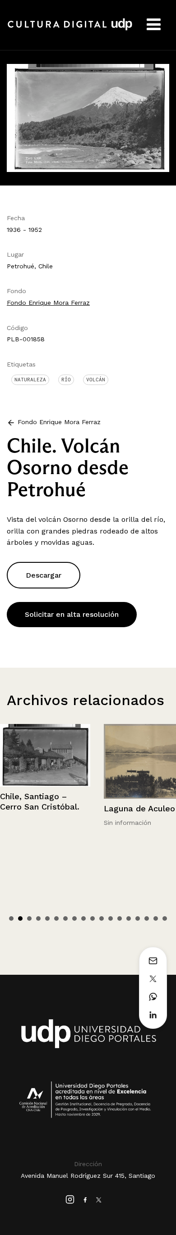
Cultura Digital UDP (70, 29)
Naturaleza (30, 379)
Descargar (43, 575)
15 (137, 918)
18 (164, 918)
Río (66, 379)
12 (110, 918)
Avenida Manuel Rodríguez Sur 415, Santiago (88, 1175)
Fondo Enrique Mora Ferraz (48, 302)
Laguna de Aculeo (52, 808)
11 (101, 918)
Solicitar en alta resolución (72, 614)
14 (128, 918)
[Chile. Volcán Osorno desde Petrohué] (88, 117)
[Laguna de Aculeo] (62, 761)
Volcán (95, 379)
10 (92, 918)
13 (119, 918)
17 (155, 918)
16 (146, 918)
